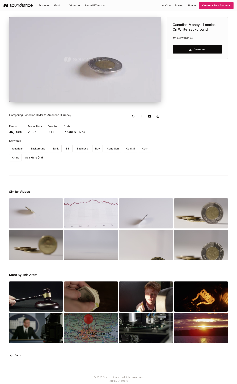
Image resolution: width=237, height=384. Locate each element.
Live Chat (165, 5)
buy (97, 148)
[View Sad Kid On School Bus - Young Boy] (146, 307)
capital (130, 148)
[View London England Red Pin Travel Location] (91, 338)
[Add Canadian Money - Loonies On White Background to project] (149, 116)
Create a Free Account (216, 5)
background (38, 148)
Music (57, 5)
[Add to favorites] (133, 116)
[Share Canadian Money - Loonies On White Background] (157, 116)
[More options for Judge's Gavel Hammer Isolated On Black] (57, 306)
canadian (113, 148)
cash (145, 148)
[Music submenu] (63, 5)
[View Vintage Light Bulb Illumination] (201, 307)
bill (68, 148)
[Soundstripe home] (18, 5)
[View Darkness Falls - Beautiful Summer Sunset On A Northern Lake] (201, 338)
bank (56, 148)
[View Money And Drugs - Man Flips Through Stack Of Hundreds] (91, 307)
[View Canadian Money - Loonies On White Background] (36, 223)
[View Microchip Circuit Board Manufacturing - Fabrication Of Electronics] (146, 338)
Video (73, 5)
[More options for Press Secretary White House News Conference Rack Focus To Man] (57, 338)
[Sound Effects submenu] (104, 5)
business (82, 148)
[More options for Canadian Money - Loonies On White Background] (57, 223)
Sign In (192, 5)
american (17, 148)
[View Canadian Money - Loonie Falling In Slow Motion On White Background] (91, 255)
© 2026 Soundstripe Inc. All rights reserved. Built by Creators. (118, 379)
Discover (44, 5)
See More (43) (34, 157)
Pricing (179, 5)
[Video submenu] (79, 5)
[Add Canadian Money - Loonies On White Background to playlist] (141, 116)
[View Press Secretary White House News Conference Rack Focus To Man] (36, 338)
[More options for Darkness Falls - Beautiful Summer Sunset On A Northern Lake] (222, 338)
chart (15, 157)
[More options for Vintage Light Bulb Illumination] (222, 306)
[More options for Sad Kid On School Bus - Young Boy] (167, 306)
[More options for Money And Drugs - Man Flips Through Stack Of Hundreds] (112, 306)
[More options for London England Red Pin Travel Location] (112, 338)
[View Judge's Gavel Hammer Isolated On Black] (36, 307)
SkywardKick (185, 37)
